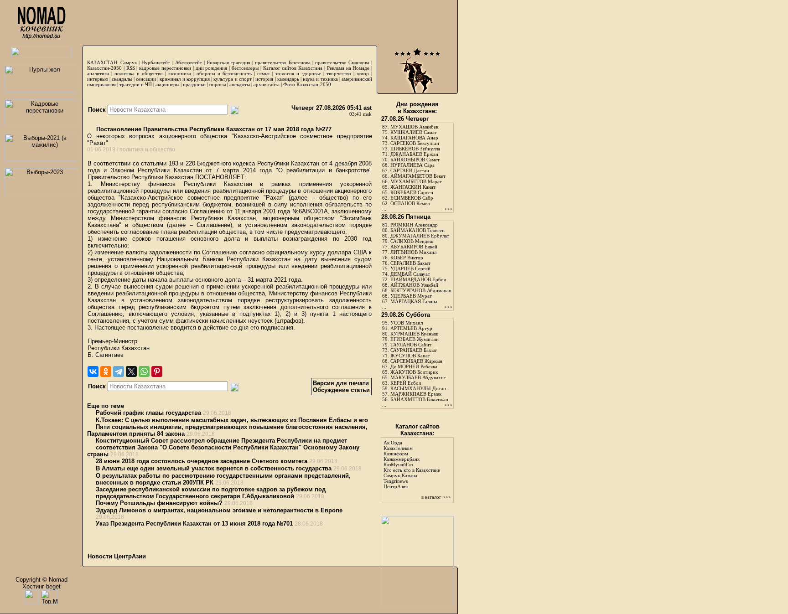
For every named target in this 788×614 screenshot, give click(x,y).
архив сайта (267, 84)
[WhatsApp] (144, 371)
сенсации (146, 79)
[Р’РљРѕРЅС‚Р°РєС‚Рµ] (93, 371)
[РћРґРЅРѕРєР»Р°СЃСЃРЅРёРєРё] (105, 371)
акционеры (167, 84)
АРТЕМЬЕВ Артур (411, 328)
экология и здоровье (298, 73)
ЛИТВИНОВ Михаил (413, 252)
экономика (179, 73)
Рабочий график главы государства (148, 412)
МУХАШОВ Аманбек (414, 126)
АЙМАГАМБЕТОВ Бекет (418, 176)
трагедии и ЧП (135, 84)
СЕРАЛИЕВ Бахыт (410, 263)
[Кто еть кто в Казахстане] (417, 605)
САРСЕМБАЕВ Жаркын (416, 361)
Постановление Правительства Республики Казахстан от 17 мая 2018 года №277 (213, 129)
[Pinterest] (156, 371)
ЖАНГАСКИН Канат (412, 187)
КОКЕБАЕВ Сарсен (411, 192)
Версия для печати (341, 383)
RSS (130, 68)
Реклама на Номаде (348, 68)
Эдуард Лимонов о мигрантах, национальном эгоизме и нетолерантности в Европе (219, 510)
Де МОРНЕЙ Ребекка (413, 366)
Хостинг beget (41, 586)
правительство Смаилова (342, 62)
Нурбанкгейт (155, 62)
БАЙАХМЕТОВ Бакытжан (419, 399)
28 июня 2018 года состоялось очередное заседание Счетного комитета (201, 461)
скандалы (122, 79)
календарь (288, 79)
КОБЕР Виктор (406, 257)
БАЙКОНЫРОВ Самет (415, 159)
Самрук (128, 62)
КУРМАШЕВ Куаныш (414, 333)
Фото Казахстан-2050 (307, 84)
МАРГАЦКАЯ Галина (413, 301)
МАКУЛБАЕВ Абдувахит (418, 377)
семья (263, 73)
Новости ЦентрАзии (117, 556)
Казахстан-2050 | (106, 68)
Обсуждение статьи (341, 390)
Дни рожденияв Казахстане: (417, 107)
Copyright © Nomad (41, 579)
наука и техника (320, 79)
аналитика (98, 73)
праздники (194, 84)
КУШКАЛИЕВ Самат (413, 132)
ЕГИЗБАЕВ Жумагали (414, 339)
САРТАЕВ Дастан (409, 170)
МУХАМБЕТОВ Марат (416, 181)
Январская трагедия (228, 62)
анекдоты (239, 84)
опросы (217, 84)
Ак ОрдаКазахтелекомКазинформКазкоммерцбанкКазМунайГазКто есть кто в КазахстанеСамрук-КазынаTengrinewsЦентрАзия (412, 464)
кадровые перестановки (165, 68)
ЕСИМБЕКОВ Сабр (411, 198)
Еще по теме (105, 405)
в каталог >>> (436, 497)
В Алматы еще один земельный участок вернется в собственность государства (214, 468)
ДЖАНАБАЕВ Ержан (414, 154)
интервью (97, 79)
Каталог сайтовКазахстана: (417, 430)
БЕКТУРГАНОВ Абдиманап (420, 290)
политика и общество (138, 73)
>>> (448, 209)
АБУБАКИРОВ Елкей (413, 246)
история (264, 79)
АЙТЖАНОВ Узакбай (414, 285)
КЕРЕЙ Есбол (405, 383)
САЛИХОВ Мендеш (411, 241)
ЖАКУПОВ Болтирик (414, 372)
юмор (363, 73)
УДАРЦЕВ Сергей (410, 268)
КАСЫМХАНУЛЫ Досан (418, 388)
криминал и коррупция (184, 79)
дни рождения (212, 68)
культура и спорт (232, 79)
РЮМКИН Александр (414, 224)
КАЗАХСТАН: (103, 62)
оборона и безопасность (224, 73)
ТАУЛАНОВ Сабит (410, 344)
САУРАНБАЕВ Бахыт (413, 350)
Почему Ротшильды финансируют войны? (159, 503)
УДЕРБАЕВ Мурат (411, 296)
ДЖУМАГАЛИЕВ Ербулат (419, 235)
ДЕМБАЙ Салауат (410, 274)
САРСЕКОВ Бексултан (414, 143)
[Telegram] (118, 371)
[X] (131, 371)
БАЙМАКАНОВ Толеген (417, 230)
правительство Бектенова (282, 62)
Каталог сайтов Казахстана (293, 68)
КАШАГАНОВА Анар (414, 137)
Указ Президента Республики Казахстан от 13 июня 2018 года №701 (194, 523)
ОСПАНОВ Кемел (410, 203)
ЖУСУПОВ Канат (410, 355)
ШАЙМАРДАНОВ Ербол (418, 279)
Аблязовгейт (188, 62)
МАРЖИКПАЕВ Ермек (415, 394)
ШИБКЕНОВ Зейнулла (415, 148)
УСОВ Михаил (406, 322)
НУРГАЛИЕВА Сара (412, 165)
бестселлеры (245, 68)
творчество (339, 73)
